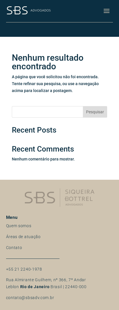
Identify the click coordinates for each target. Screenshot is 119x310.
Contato (14, 247)
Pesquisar (95, 112)
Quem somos (18, 225)
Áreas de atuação (23, 236)
